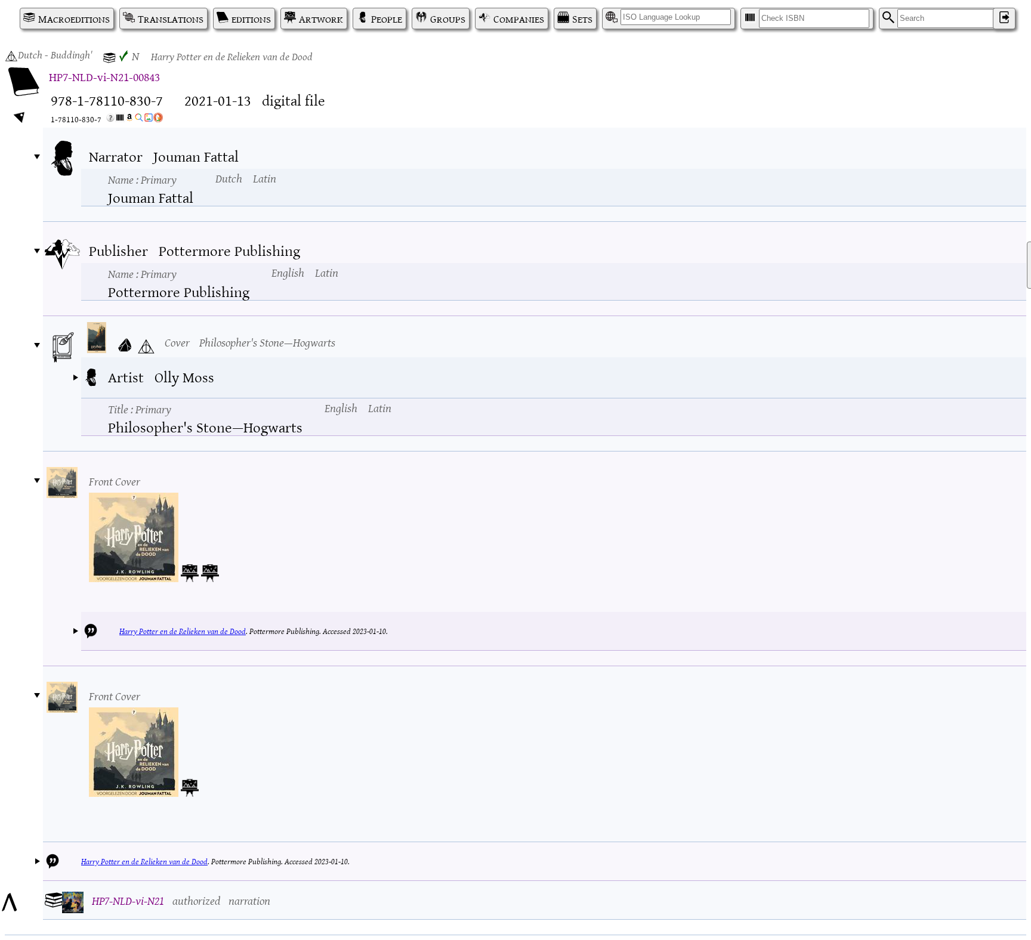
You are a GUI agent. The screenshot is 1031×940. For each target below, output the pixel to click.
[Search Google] (139, 119)
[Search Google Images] (148, 119)
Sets (582, 18)
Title (139, 409)
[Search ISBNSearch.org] (120, 119)
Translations (170, 18)
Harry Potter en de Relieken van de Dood (182, 630)
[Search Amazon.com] (129, 119)
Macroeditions (74, 18)
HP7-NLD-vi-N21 (128, 899)
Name (142, 179)
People (386, 18)
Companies (518, 18)
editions (251, 18)
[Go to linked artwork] (190, 571)
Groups (447, 18)
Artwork (321, 18)
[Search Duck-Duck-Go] (158, 119)
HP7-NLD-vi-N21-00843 (104, 76)
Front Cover (114, 480)
